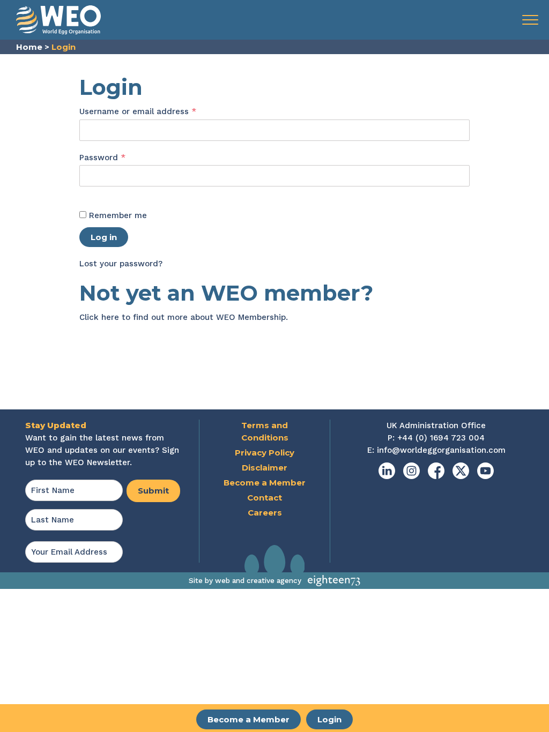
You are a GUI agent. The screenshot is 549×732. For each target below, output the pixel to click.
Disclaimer (264, 467)
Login (329, 719)
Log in (104, 237)
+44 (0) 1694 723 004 (441, 438)
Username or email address (155, 111)
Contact (264, 497)
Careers (265, 512)
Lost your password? (120, 263)
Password (120, 157)
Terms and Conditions (264, 431)
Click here (99, 317)
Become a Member (248, 719)
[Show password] (90, 193)
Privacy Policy (264, 452)
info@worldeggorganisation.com (441, 450)
